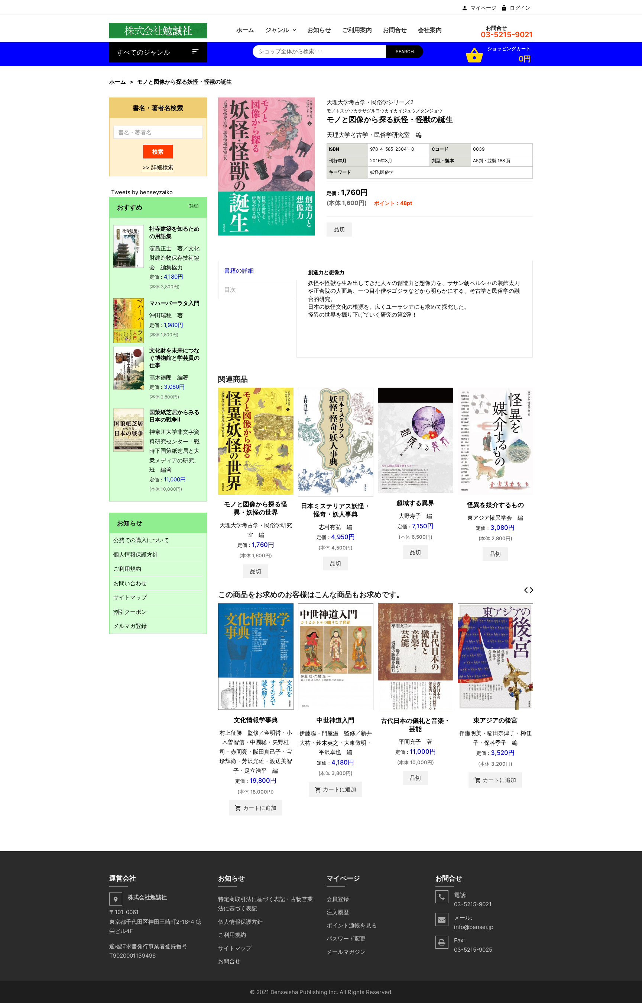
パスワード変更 (346, 938)
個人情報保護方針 (135, 554)
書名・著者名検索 (158, 108)
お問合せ (229, 961)
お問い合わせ (130, 583)
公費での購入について (141, 540)
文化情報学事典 (256, 720)
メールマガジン (346, 951)
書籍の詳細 (239, 270)
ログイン (520, 8)
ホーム (117, 81)
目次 (230, 289)
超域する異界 (415, 503)
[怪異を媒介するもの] (495, 440)
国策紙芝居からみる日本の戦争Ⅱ (174, 415)
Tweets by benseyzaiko (142, 192)
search (405, 51)
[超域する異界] (415, 439)
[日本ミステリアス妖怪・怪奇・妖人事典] (335, 441)
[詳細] (192, 206)
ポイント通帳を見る (352, 925)
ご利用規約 (127, 568)
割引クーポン (130, 611)
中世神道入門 (335, 720)
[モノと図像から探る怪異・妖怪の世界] (256, 440)
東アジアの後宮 (495, 720)
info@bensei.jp (473, 926)
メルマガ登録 (130, 625)
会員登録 (338, 899)
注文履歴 (338, 912)
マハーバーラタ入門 (174, 303)
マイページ (483, 8)
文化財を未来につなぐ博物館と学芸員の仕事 (174, 358)
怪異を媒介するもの (495, 505)
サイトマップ (130, 597)
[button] (309, 104)
